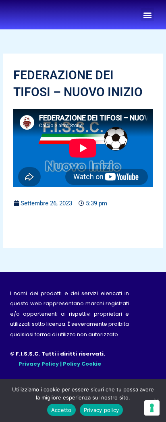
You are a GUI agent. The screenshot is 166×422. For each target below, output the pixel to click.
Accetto (61, 410)
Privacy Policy (39, 364)
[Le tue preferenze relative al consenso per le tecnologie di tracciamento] (152, 408)
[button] (147, 14)
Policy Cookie (82, 364)
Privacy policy (101, 410)
